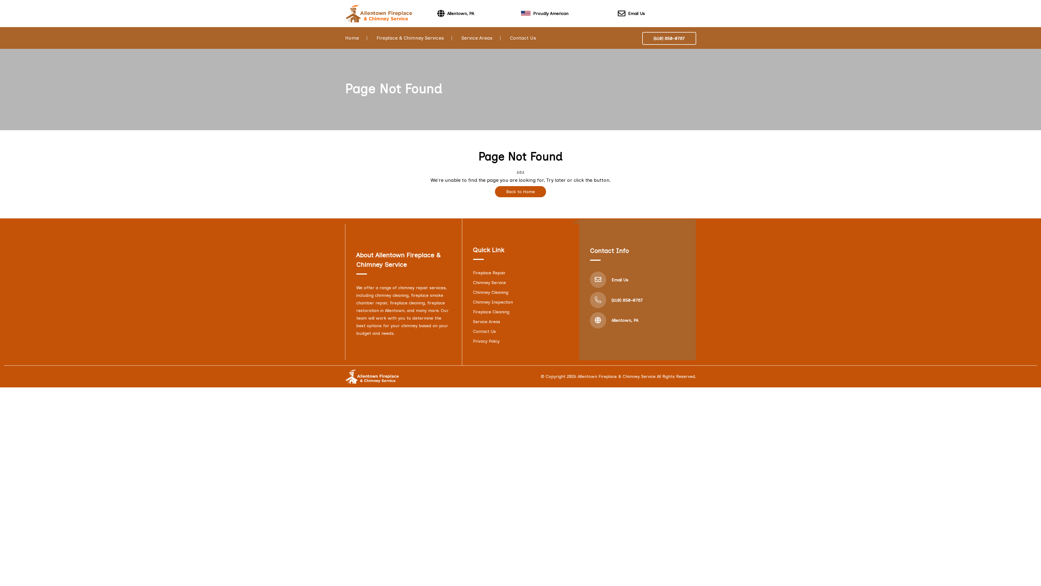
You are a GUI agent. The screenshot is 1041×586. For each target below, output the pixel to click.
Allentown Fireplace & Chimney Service (617, 376)
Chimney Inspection (493, 302)
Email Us (636, 13)
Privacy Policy (486, 341)
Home (352, 38)
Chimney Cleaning (490, 292)
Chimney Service (489, 282)
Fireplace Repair (489, 272)
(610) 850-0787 (669, 38)
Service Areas (476, 38)
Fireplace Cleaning (491, 311)
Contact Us (523, 38)
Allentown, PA (625, 320)
